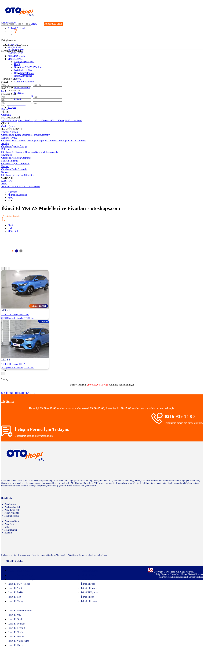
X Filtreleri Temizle (11, 216)
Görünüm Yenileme (24, 81)
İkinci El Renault (16, 628)
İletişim (17, 98)
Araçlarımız (10, 504)
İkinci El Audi (15, 588)
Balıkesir (5, 149)
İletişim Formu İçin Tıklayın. (42, 429)
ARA (34, 23)
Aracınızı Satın (11, 521)
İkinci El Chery (15, 601)
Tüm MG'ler (20, 62)
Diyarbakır (6, 155)
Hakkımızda (10, 529)
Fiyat (10, 225)
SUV (4, 90)
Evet (3, 180)
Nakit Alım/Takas (23, 75)
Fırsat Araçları (11, 512)
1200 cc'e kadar (9, 120)
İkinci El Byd (14, 596)
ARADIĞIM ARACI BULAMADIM (20, 186)
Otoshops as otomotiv (12, 152)
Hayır (9, 180)
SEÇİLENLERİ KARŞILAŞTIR (18, 393)
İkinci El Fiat (87, 579)
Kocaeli (5, 166)
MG (10, 59)
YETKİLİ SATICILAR (17, 105)
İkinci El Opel (15, 619)
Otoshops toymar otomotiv (15, 163)
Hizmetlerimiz (11, 515)
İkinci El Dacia (88, 575)
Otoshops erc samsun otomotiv (17, 175)
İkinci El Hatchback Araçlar (22, 579)
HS (15, 64)
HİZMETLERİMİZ (15, 59)
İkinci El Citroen (89, 570)
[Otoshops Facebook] (187, 24)
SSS (6, 526)
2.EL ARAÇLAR (17, 28)
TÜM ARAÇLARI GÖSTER (15, 45)
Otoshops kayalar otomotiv (72, 140)
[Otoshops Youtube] (200, 24)
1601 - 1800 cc (56, 120)
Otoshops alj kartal (11, 134)
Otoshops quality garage (14, 146)
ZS (15, 70)
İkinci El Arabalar (17, 56)
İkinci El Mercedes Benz (20, 610)
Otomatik (6, 114)
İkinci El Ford (88, 583)
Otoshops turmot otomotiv (36, 134)
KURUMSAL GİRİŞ (53, 24)
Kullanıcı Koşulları (178, 577)
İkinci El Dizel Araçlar (19, 570)
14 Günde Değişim (23, 70)
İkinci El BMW (15, 592)
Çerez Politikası (196, 577)
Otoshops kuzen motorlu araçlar (42, 152)
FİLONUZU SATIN (15, 53)
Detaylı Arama (8, 22)
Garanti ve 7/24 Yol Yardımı (28, 67)
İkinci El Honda (89, 588)
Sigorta (17, 78)
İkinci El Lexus (89, 601)
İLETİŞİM (12, 107)
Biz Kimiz (19, 93)
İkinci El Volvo (15, 645)
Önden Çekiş (8, 126)
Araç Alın (9, 524)
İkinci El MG (14, 614)
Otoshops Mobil (22, 87)
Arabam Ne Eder (13, 507)
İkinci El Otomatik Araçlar (21, 575)
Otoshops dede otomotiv (14, 169)
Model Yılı (13, 231)
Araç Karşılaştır (12, 510)
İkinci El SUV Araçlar (19, 583)
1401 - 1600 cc (41, 120)
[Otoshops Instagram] (180, 24)
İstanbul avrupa (9, 137)
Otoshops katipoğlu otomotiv (42, 140)
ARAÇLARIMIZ (14, 47)
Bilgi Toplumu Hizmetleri (168, 574)
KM (10, 228)
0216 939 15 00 (180, 416)
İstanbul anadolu (9, 132)
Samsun (5, 172)
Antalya (5, 143)
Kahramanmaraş (9, 160)
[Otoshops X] (193, 24)
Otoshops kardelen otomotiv (16, 157)
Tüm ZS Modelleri (27, 74)
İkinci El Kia (87, 596)
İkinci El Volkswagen (18, 640)
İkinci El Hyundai (90, 592)
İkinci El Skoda (15, 632)
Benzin (4, 109)
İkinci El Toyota (16, 636)
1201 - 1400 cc (25, 120)
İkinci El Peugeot (16, 623)
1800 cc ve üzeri (73, 120)
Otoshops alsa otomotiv (13, 140)
